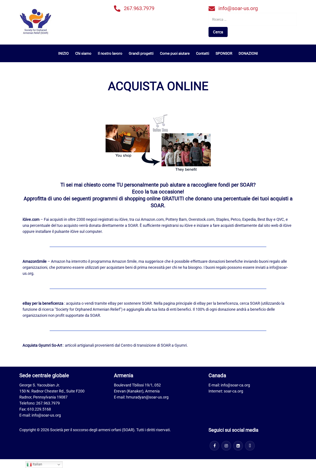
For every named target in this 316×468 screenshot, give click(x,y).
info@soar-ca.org (235, 385)
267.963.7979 (139, 8)
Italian (37, 464)
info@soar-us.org (238, 8)
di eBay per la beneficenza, (216, 303)
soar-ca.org (233, 391)
